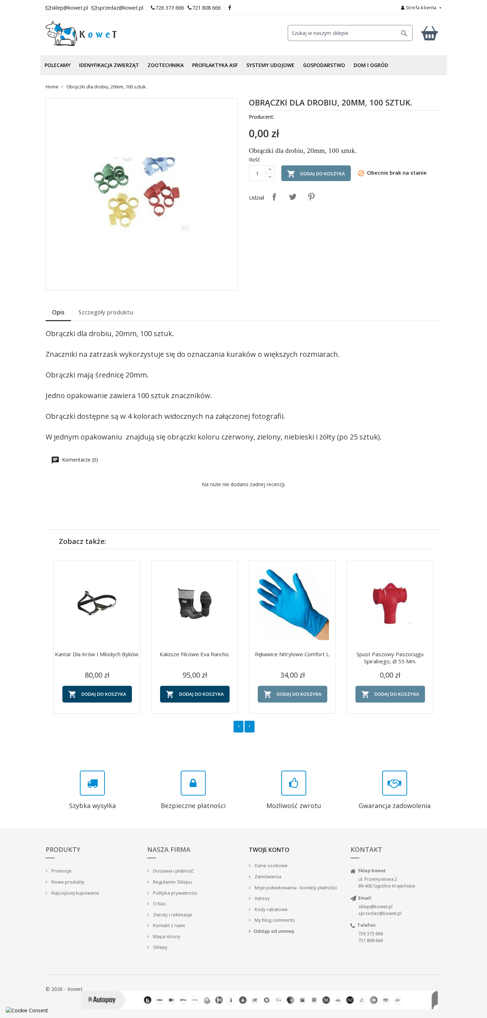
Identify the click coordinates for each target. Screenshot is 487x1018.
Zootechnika (166, 65)
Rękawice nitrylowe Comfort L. (292, 654)
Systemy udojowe (270, 65)
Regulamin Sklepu (172, 882)
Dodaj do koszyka (316, 174)
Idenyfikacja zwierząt (109, 65)
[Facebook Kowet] (230, 7)
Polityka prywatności (174, 893)
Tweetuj (293, 197)
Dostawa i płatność (173, 871)
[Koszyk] (429, 33)
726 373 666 (169, 7)
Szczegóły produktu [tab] (105, 312)
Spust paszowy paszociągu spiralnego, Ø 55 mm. (390, 658)
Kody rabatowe (270, 909)
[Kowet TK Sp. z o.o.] (108, 33)
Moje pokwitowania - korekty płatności (295, 887)
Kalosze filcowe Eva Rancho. (195, 654)
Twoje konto (269, 850)
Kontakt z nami (168, 925)
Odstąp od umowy (273, 931)
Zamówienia (267, 876)
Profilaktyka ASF (215, 65)
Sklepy (160, 947)
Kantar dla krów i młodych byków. (97, 654)
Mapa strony (166, 936)
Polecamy (58, 65)
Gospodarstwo (324, 65)
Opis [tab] (58, 312)
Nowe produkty (67, 882)
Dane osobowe (270, 865)
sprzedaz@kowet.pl (379, 913)
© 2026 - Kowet (64, 989)
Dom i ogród (371, 65)
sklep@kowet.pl (375, 906)
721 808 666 (206, 7)
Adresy (261, 898)
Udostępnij (274, 197)
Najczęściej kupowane (74, 893)
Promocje (61, 871)
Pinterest (311, 197)
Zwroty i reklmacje (172, 914)
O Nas (159, 903)
